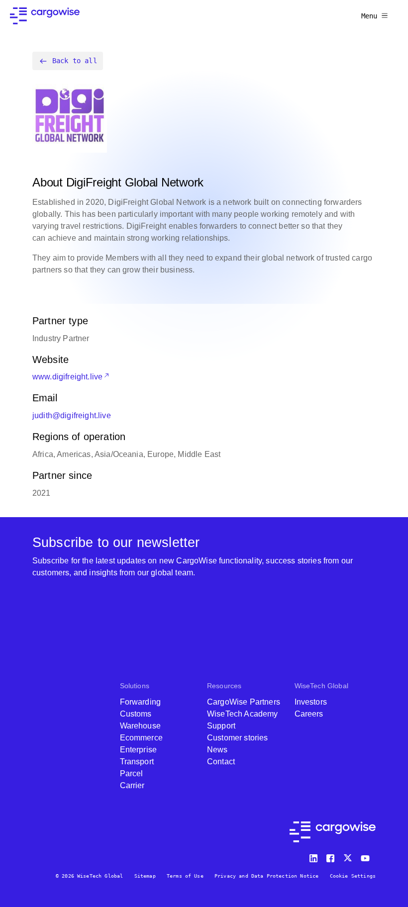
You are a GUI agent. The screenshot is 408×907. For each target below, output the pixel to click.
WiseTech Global (321, 686)
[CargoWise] (45, 15)
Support (221, 726)
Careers (309, 714)
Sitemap (145, 876)
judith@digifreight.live (71, 415)
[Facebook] (331, 856)
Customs (136, 714)
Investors (311, 702)
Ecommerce (141, 737)
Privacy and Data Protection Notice (266, 876)
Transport (137, 761)
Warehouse (140, 726)
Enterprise (138, 749)
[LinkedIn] (314, 856)
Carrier (132, 785)
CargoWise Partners (243, 702)
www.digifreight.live (67, 376)
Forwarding (140, 702)
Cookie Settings (353, 876)
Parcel (131, 773)
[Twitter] (348, 856)
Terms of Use (185, 876)
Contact (221, 761)
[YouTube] (367, 856)
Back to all (74, 61)
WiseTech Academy (242, 714)
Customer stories (237, 737)
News (217, 749)
